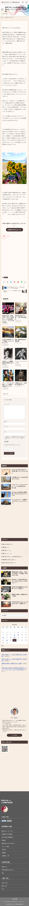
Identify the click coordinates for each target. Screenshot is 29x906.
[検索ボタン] (22, 2)
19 (14, 637)
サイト (5, 431)
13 (18, 635)
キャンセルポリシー (21, 901)
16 (3, 637)
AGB (4, 901)
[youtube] (16, 899)
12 (14, 635)
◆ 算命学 (7, 550)
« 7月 (2, 645)
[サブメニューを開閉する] (26, 550)
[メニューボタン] (26, 2)
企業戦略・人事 (5, 855)
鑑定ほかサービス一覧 (7, 831)
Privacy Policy (14, 901)
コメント (6, 404)
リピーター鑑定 (5, 846)
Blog (3, 873)
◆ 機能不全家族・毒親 (9, 559)
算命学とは (4, 866)
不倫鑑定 (4, 852)
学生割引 (4, 849)
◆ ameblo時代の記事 (9, 562)
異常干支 (5, 277)
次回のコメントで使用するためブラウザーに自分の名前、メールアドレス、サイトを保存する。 (15, 438)
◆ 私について (7, 553)
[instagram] (12, 899)
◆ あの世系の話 (8, 544)
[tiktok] (14, 899)
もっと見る (14, 735)
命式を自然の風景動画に (7, 837)
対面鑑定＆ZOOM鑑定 (7, 834)
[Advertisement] (14, 258)
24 (7, 640)
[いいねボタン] (4, 236)
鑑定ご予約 (4, 886)
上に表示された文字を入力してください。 (12, 444)
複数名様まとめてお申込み (8, 843)
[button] (3, 282)
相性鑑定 (4, 840)
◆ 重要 (6, 547)
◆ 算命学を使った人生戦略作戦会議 (13, 556)
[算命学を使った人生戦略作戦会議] (10, 2)
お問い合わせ (5, 882)
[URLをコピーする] (25, 282)
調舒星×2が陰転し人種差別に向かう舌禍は (12, 663)
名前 (5, 421)
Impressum (8, 901)
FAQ (3, 889)
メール (6, 426)
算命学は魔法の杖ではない (8, 869)
